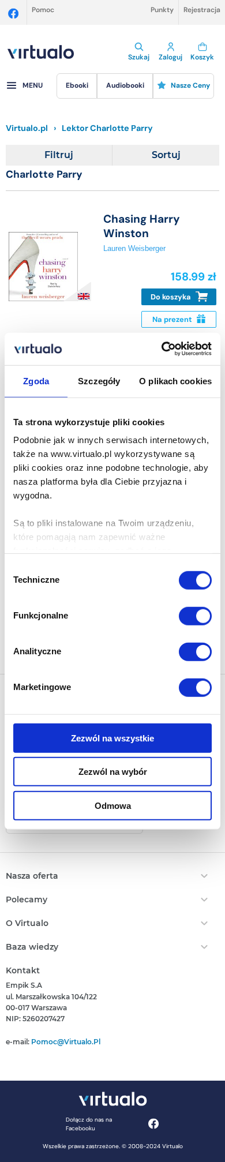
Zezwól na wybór (112, 772)
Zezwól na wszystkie (112, 738)
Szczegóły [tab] (99, 380)
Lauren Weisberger (134, 248)
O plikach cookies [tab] (175, 380)
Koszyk (202, 57)
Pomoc (43, 9)
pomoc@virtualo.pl (65, 1041)
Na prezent (173, 319)
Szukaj (138, 57)
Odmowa (113, 805)
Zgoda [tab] (36, 380)
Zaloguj (170, 57)
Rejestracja (201, 9)
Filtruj (58, 154)
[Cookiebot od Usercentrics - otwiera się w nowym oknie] (162, 349)
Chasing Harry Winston (141, 226)
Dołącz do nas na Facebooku (89, 1124)
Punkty (162, 9)
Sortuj (166, 154)
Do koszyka (172, 297)
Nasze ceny (190, 85)
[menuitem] (77, 86)
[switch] (195, 615)
